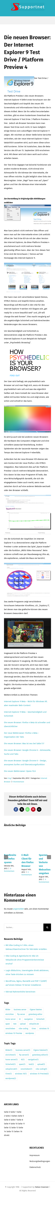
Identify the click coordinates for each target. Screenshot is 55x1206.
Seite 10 (14, 1123)
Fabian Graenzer (42, 1187)
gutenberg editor (35, 1014)
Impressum (35, 1155)
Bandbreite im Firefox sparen (10, 859)
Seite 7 (13, 1120)
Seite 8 (20, 1120)
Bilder (7, 1009)
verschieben (10, 1028)
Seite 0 (7, 1112)
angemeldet (18, 909)
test (14, 1024)
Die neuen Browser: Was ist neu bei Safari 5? (24, 743)
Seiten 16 (18, 1131)
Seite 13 (14, 1127)
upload (23, 1024)
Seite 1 (13, 1112)
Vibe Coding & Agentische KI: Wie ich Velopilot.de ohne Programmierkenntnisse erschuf (25, 960)
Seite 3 (8, 1116)
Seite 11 (21, 1123)
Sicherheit (40, 1019)
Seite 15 (10, 1131)
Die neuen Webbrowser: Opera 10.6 (20, 771)
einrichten (9, 1014)
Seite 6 (7, 1120)
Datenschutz (35, 1167)
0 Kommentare (18, 782)
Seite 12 (7, 1127)
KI (20, 1019)
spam (7, 1024)
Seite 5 (21, 1116)
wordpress (29, 1033)
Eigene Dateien (36, 1009)
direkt (6, 1135)
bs (23, 737)
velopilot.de (34, 1024)
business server (20, 1009)
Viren (34, 1028)
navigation (28, 1019)
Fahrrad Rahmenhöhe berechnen (20, 992)
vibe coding (23, 1028)
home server (10, 1019)
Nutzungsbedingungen (40, 1161)
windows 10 (44, 1028)
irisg (9, 778)
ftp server (21, 1014)
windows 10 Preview (13, 1033)
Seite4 (14, 1116)
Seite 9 (7, 1123)
